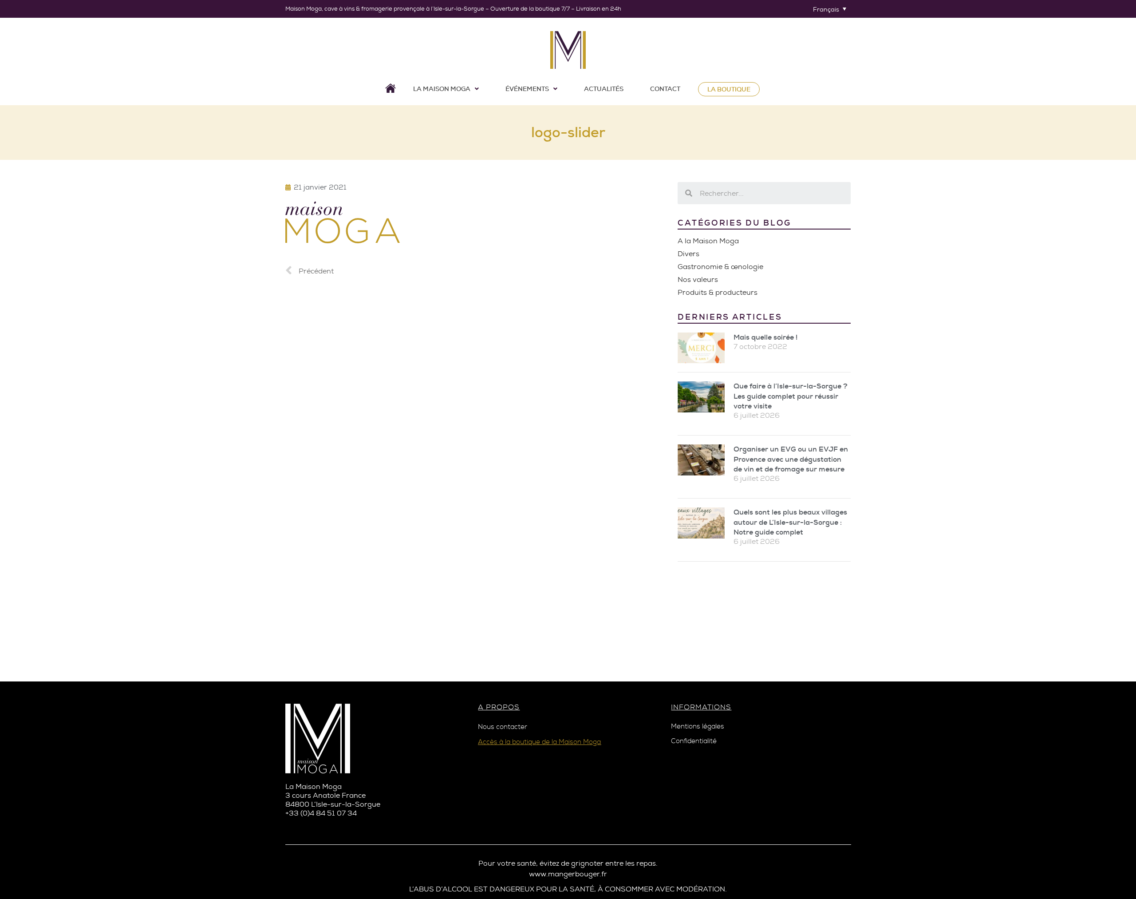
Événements (527, 89)
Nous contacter (502, 727)
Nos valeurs (698, 279)
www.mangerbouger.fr (568, 874)
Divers (688, 253)
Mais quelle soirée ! (765, 337)
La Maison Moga (441, 89)
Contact (665, 89)
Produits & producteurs (717, 292)
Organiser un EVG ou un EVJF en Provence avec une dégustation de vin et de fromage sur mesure (791, 459)
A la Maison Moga (708, 241)
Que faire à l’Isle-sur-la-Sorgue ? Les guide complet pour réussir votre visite (791, 396)
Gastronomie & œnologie (720, 266)
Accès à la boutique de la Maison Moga (539, 742)
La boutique (728, 89)
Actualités (603, 89)
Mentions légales (697, 726)
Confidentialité (694, 741)
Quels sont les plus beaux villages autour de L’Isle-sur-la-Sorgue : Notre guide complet (790, 522)
